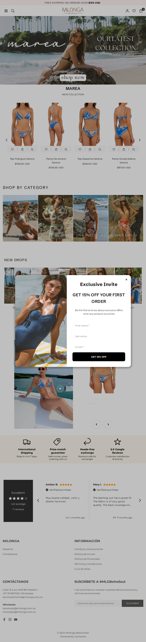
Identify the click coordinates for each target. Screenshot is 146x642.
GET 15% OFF (98, 356)
